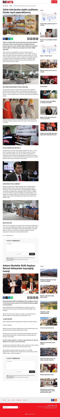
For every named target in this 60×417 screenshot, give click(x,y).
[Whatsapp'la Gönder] (12, 39)
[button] (31, 39)
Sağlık (10, 5)
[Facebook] (4, 39)
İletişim (13, 400)
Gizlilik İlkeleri (18, 400)
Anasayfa (6, 5)
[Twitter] (6, 39)
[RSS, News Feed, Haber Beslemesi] (55, 400)
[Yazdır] (28, 39)
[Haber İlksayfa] (8, 1)
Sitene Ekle (25, 400)
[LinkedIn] (9, 39)
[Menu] (56, 1)
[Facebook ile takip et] (52, 400)
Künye (9, 400)
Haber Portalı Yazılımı (31, 414)
